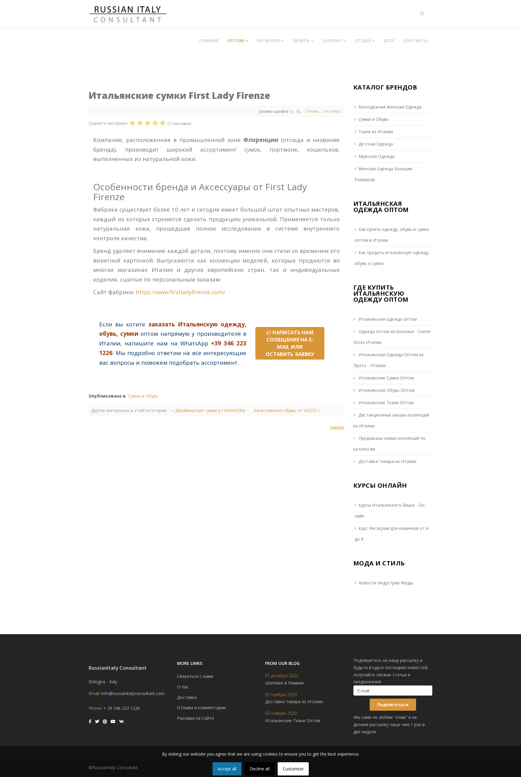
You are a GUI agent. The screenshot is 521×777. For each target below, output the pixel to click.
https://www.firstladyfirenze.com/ (180, 292)
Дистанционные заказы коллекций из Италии (391, 420)
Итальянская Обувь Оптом (386, 390)
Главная (208, 40)
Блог (389, 40)
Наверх (337, 427)
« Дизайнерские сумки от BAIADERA (208, 410)
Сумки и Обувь (143, 396)
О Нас (183, 687)
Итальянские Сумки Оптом (385, 378)
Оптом (235, 40)
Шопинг (332, 40)
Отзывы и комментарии (201, 707)
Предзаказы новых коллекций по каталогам (389, 443)
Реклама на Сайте (195, 718)
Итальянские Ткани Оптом (385, 402)
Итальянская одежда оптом (387, 319)
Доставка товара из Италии (386, 461)
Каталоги (268, 40)
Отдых (363, 40)
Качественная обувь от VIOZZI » (287, 410)
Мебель (301, 40)
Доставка (187, 697)
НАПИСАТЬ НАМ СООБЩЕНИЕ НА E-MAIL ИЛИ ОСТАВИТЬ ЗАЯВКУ (290, 343)
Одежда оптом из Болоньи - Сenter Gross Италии (392, 337)
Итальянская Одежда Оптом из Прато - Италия (388, 360)
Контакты (416, 40)
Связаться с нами (195, 676)
